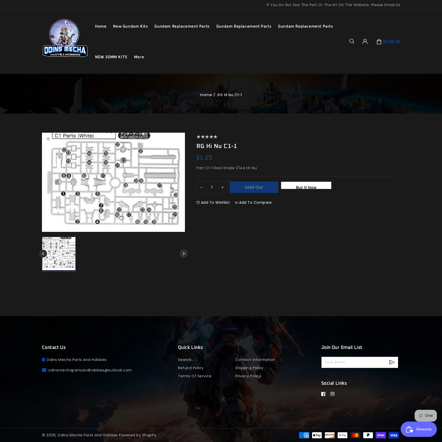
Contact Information (255, 359)
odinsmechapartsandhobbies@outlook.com (90, 370)
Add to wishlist (215, 202)
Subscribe (392, 362)
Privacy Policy (248, 376)
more (139, 57)
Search (184, 359)
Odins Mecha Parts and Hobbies (88, 435)
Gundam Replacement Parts (181, 26)
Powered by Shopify (137, 435)
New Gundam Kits (130, 26)
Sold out (254, 187)
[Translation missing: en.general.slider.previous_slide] (43, 253)
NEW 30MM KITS (111, 57)
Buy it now (306, 187)
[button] (354, 41)
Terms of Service (194, 376)
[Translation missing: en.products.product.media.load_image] (59, 254)
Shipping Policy (249, 367)
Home (206, 94)
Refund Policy (191, 367)
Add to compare (255, 202)
